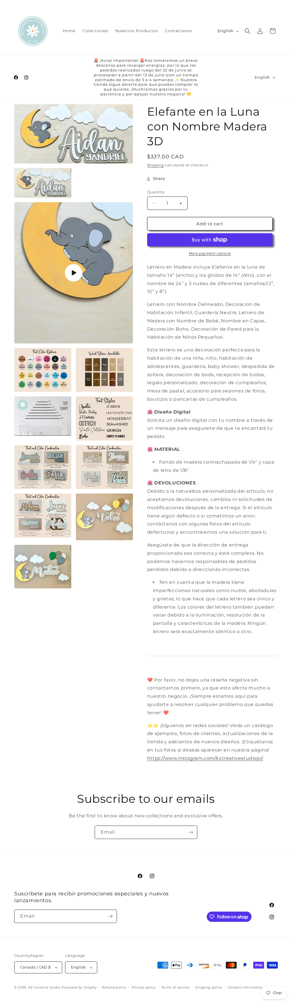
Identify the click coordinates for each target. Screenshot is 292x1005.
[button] (247, 31)
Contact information (245, 987)
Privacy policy (144, 987)
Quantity (156, 192)
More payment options (210, 253)
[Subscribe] (190, 832)
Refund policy (114, 987)
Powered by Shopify (79, 987)
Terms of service (175, 987)
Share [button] (159, 178)
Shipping (155, 165)
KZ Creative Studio (44, 987)
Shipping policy (208, 987)
